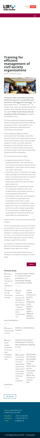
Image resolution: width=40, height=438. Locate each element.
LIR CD (8, 74)
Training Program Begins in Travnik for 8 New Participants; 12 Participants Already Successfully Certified (25, 278)
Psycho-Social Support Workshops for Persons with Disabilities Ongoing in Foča (25, 343)
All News (10, 396)
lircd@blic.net (19, 421)
